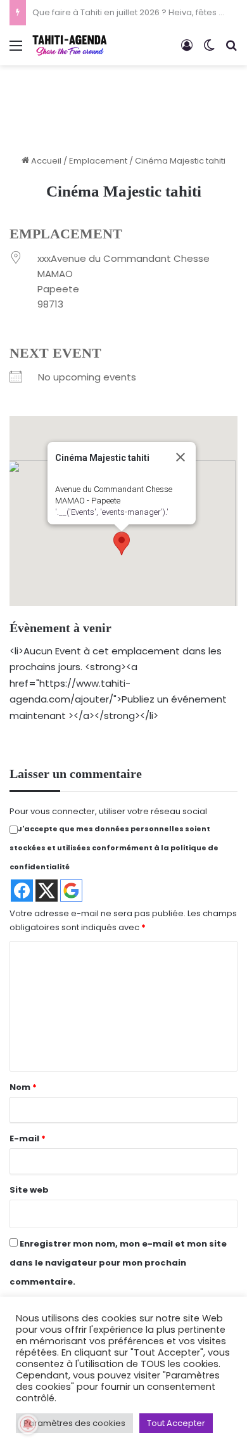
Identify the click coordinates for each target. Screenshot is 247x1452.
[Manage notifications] (28, 1424)
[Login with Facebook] (22, 890)
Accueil (45, 161)
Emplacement (98, 161)
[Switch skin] (209, 50)
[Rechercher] (231, 50)
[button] (121, 543)
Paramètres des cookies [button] (74, 1423)
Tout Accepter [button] (176, 1423)
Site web (29, 1190)
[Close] (180, 457)
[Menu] (16, 50)
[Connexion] (186, 50)
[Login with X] (46, 890)
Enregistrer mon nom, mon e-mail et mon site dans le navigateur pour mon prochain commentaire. (118, 1263)
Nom (23, 1087)
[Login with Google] (71, 890)
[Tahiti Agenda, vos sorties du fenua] (70, 45)
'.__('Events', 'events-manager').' (111, 512)
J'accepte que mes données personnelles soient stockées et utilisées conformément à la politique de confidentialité (114, 848)
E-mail (28, 1138)
